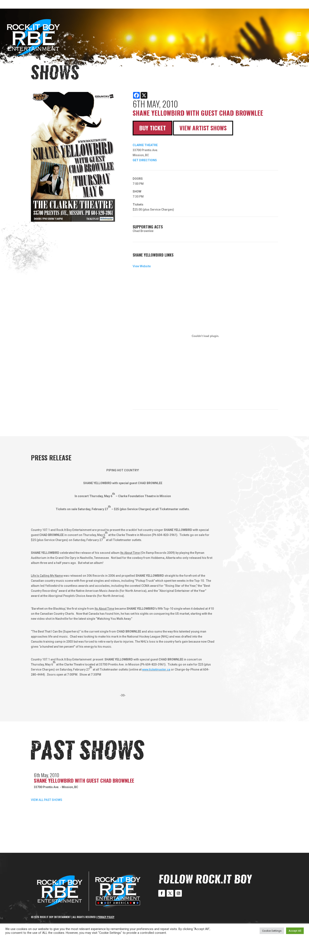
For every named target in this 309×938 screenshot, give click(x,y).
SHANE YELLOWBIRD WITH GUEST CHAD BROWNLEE (84, 780)
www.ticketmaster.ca (156, 669)
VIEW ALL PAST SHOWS (46, 800)
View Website (142, 266)
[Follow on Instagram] (178, 893)
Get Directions (145, 160)
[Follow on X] (170, 893)
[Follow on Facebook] (161, 893)
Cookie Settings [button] (271, 930)
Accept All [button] (295, 930)
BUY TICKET (152, 128)
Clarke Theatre (145, 145)
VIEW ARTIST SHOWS (203, 128)
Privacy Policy (106, 917)
